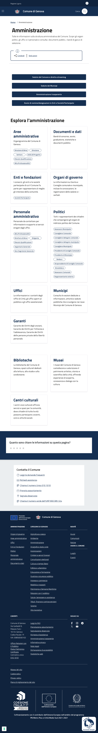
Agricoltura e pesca (38, 534)
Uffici (12, 542)
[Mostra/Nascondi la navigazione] (2, 11)
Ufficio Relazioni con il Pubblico (18, 645)
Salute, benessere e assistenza (42, 597)
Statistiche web (36, 653)
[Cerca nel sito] (84, 11)
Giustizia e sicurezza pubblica (41, 576)
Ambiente (34, 538)
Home (13, 22)
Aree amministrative (19, 538)
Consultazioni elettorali (39, 559)
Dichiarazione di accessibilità (41, 650)
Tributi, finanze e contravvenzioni (43, 601)
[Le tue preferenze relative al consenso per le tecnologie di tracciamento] (4, 729)
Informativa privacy (38, 642)
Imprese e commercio (38, 580)
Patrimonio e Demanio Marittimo (43, 589)
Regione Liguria (16, 3)
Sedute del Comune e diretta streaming (49, 77)
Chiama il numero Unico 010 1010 (35, 485)
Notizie (73, 542)
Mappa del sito (16, 669)
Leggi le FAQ (35, 623)
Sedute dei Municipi (49, 85)
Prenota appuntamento (30, 490)
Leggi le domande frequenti (32, 475)
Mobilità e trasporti (37, 584)
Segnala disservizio (28, 495)
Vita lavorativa (36, 610)
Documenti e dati (17, 563)
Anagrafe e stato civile (39, 546)
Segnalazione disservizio (40, 630)
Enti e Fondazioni (17, 546)
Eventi (73, 557)
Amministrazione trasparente (49, 94)
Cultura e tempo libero (39, 563)
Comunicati (74, 538)
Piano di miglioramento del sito (23, 682)
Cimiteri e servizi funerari (40, 555)
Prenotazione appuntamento (41, 627)
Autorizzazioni (35, 551)
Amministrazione (37, 542)
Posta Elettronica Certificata (17, 650)
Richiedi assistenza (28, 480)
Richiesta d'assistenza (39, 634)
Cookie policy (16, 673)
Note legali (34, 646)
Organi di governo (17, 534)
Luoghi (73, 553)
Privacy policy (16, 678)
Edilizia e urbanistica (38, 567)
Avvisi (72, 534)
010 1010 (15, 657)
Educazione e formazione (40, 572)
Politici (13, 551)
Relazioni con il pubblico (39, 593)
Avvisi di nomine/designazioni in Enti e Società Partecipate (49, 103)
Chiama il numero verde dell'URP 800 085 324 (41, 501)
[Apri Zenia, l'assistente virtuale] (89, 724)
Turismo (33, 605)
